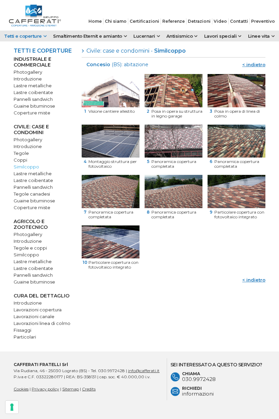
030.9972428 (111, 370)
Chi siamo (116, 21)
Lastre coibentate (33, 92)
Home (95, 21)
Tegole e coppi (30, 248)
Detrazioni (199, 21)
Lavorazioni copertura (38, 309)
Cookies (21, 388)
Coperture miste (32, 112)
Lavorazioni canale (34, 316)
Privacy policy (45, 388)
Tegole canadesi (32, 194)
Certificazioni (144, 21)
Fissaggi (22, 330)
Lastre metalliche (33, 85)
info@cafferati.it (144, 370)
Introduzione (28, 78)
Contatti (239, 21)
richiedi (198, 391)
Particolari (25, 337)
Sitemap (70, 388)
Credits (89, 388)
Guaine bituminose (34, 106)
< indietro (253, 64)
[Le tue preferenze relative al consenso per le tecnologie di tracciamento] (11, 407)
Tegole (21, 153)
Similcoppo (26, 166)
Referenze (173, 21)
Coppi (20, 160)
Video (220, 21)
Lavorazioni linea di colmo (42, 323)
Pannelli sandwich (33, 99)
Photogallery (28, 72)
